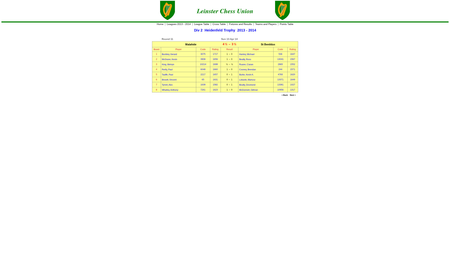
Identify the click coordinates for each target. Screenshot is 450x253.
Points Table (286, 24)
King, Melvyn (168, 64)
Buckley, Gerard (169, 54)
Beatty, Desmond (247, 85)
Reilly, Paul (167, 69)
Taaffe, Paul (167, 74)
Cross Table (219, 24)
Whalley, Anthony (170, 90)
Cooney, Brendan (247, 69)
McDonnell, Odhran (248, 90)
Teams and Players (266, 24)
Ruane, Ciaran (246, 64)
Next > (293, 95)
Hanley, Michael (247, 54)
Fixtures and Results (240, 24)
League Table (201, 24)
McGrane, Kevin (169, 59)
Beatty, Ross (245, 59)
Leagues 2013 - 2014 (179, 24)
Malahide (190, 44)
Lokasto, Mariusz (247, 80)
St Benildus (268, 44)
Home (160, 24)
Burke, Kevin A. (246, 74)
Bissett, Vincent (169, 80)
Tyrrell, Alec (167, 85)
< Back (285, 95)
